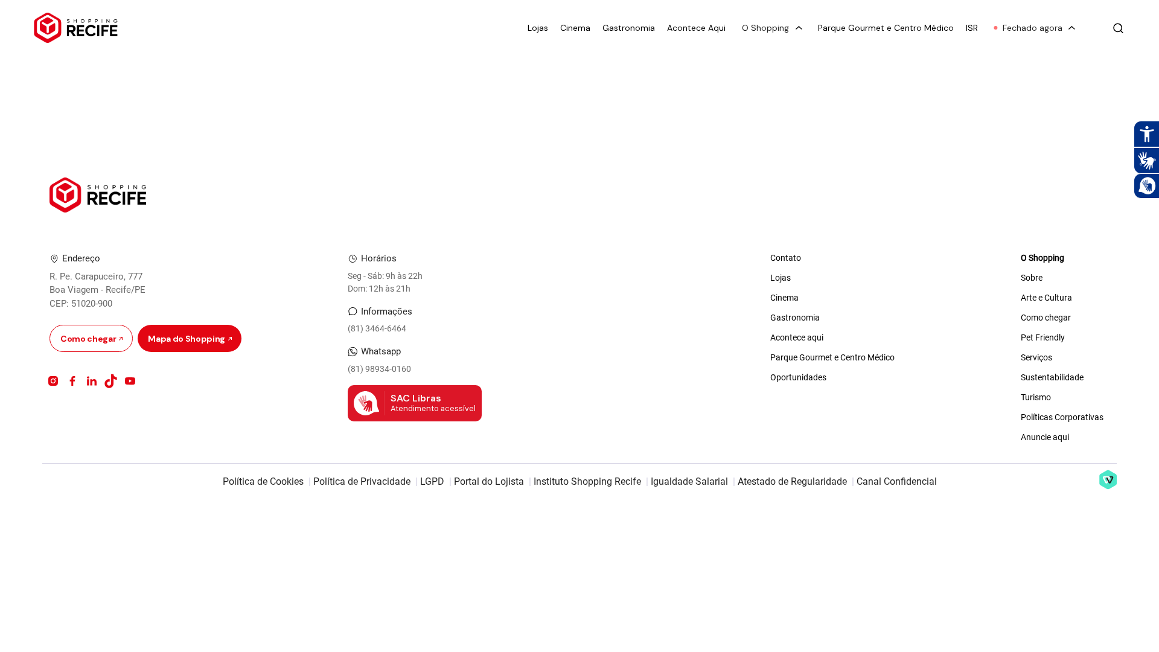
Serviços (1036, 357)
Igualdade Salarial (689, 481)
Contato (785, 258)
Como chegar (1046, 317)
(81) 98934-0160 (379, 369)
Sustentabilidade (1052, 377)
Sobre (1031, 278)
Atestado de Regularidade (792, 481)
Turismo (1036, 397)
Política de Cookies (263, 481)
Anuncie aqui (1045, 437)
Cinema (575, 28)
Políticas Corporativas (1062, 417)
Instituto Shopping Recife (587, 481)
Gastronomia (628, 28)
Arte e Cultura (1046, 297)
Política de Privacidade (361, 481)
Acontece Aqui (696, 28)
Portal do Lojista (489, 481)
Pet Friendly (1043, 337)
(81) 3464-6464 (377, 328)
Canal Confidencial (897, 481)
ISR (972, 28)
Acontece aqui (796, 337)
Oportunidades (798, 377)
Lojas (538, 28)
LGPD (432, 481)
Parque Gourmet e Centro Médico (886, 28)
